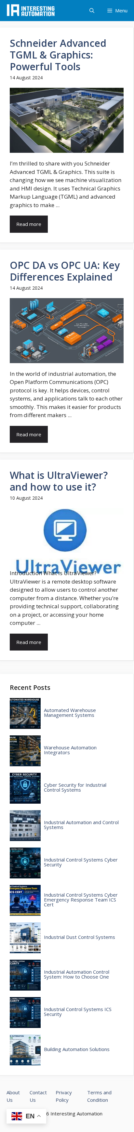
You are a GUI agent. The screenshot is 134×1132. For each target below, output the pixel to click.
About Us (13, 1096)
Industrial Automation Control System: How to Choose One (76, 974)
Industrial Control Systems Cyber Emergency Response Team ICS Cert (81, 899)
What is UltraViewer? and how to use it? (59, 481)
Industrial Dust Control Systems (79, 937)
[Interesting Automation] (30, 10)
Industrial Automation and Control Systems (81, 825)
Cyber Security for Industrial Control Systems (75, 787)
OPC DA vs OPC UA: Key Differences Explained (65, 270)
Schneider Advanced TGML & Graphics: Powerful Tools (58, 54)
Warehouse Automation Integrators (70, 750)
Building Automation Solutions (77, 1049)
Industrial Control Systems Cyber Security (81, 862)
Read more (28, 224)
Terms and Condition (99, 1096)
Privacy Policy (64, 1096)
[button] (92, 10)
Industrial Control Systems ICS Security (78, 1012)
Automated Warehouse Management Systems (70, 712)
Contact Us (38, 1096)
